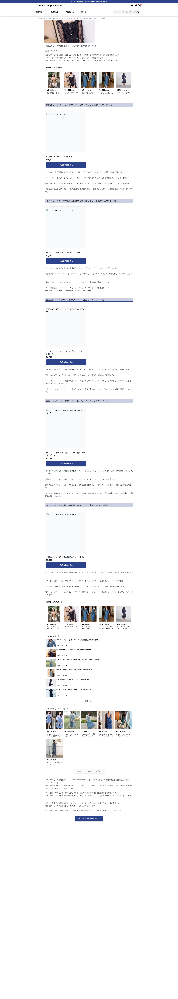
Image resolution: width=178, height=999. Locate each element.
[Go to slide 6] (68, 150)
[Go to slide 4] (65, 150)
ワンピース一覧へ (90, 770)
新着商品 (39, 12)
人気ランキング (71, 12)
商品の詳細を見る (66, 165)
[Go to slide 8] (70, 150)
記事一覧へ (90, 701)
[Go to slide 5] (68, 246)
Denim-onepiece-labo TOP (46, 18)
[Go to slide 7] (69, 150)
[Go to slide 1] (63, 246)
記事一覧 (83, 12)
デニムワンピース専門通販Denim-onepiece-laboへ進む (88, 819)
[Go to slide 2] (63, 150)
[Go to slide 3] (64, 150)
